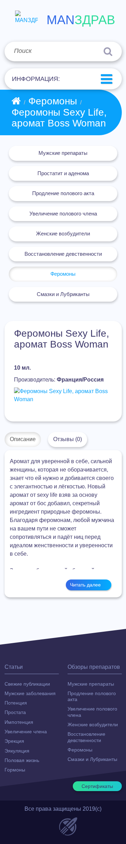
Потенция (16, 703)
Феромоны (52, 101)
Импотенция (19, 722)
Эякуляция (17, 751)
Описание (23, 439)
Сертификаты (97, 786)
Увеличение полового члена (63, 214)
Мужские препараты (63, 153)
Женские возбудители (63, 233)
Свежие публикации (27, 684)
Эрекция (14, 741)
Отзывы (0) (67, 439)
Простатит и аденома (63, 173)
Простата (15, 712)
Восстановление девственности (63, 254)
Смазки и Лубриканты (63, 294)
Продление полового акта (63, 193)
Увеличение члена (26, 731)
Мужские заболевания (30, 693)
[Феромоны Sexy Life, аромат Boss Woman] (63, 395)
